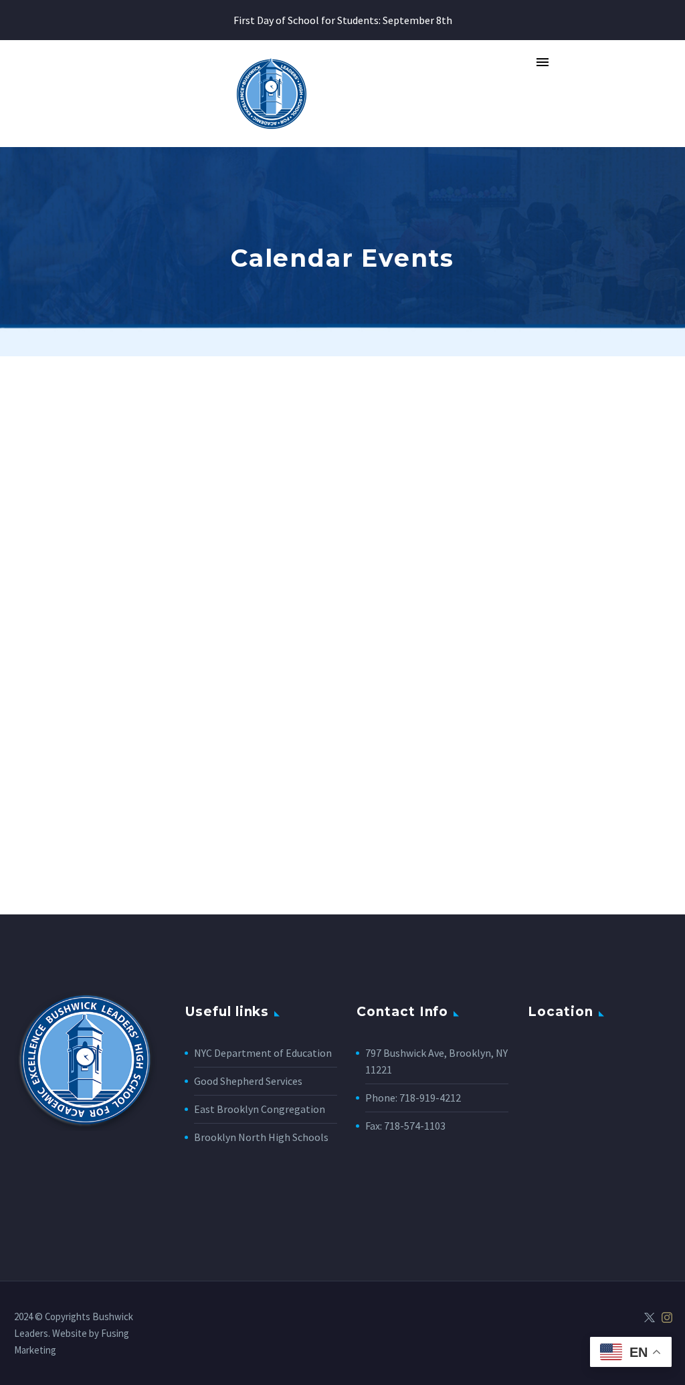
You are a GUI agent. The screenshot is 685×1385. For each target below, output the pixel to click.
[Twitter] (649, 1317)
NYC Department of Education (263, 1052)
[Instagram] (667, 1317)
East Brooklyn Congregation (259, 1109)
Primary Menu (542, 62)
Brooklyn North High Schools (261, 1137)
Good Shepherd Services (248, 1081)
